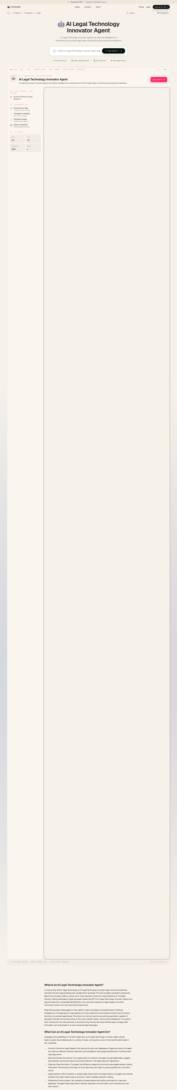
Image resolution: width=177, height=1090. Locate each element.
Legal (39, 13)
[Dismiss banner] (173, 2)
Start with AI (157, 80)
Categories (28, 13)
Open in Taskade (158, 962)
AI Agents (17, 13)
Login (148, 7)
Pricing (141, 7)
